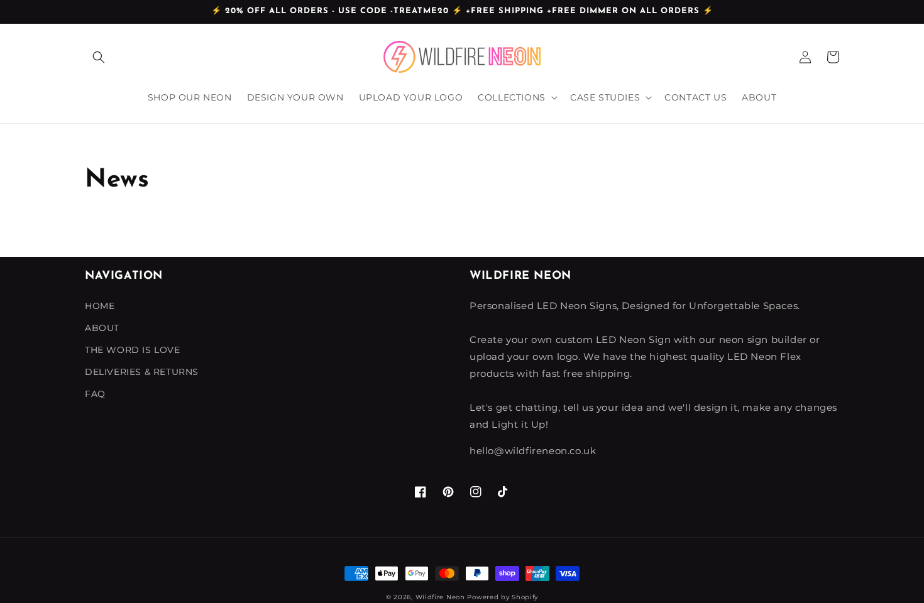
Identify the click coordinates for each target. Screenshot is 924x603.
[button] (99, 57)
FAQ (95, 393)
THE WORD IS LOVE (132, 350)
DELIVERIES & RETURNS (142, 372)
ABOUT (102, 328)
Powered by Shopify (502, 597)
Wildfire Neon (440, 597)
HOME (99, 306)
